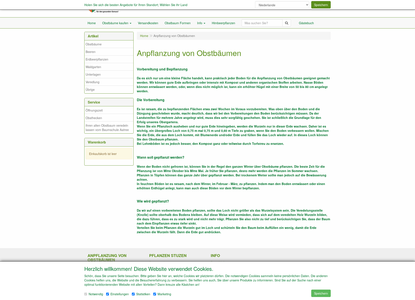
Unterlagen (93, 74)
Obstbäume (94, 44)
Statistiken (143, 294)
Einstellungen (119, 294)
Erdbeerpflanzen (97, 59)
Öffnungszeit (94, 110)
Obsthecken (94, 118)
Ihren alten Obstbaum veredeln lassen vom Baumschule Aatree (107, 127)
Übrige (90, 89)
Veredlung (92, 82)
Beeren (91, 51)
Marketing (164, 294)
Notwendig (96, 294)
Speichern (321, 5)
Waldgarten (93, 67)
